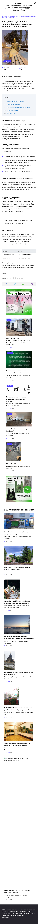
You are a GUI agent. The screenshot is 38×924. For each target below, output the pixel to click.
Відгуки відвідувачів (13, 110)
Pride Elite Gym (11, 463)
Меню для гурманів (13, 104)
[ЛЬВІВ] (19, 425)
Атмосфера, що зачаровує (15, 101)
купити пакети (6, 917)
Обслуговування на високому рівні (18, 107)
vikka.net (19, 3)
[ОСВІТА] (18, 393)
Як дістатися (11, 113)
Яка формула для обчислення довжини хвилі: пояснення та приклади (16, 399)
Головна (4, 16)
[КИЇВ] (19, 334)
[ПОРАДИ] (19, 367)
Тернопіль (7, 61)
